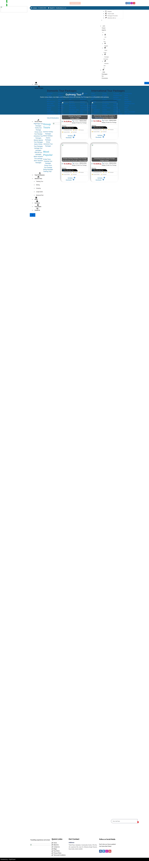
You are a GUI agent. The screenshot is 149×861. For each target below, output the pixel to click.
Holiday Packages (39, 88)
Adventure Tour (38, 178)
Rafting (38, 184)
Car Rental (37, 203)
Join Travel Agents (104, 28)
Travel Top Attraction (40, 175)
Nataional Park (39, 195)
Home (36, 84)
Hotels (36, 199)
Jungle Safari (39, 191)
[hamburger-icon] (146, 83)
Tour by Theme (38, 121)
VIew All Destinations (53, 118)
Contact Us (37, 210)
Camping (38, 188)
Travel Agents (38, 206)
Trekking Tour (39, 181)
